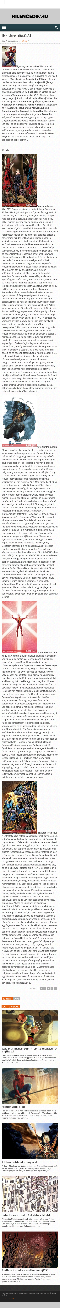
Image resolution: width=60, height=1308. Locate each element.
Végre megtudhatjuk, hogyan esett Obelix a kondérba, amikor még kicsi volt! (29, 1050)
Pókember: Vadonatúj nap (13, 1106)
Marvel (16, 999)
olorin (24, 40)
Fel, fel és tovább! (8, 1299)
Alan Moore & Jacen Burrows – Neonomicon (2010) (25, 1270)
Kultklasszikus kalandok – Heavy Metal (19, 1162)
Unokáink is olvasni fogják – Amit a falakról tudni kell (26, 1215)
